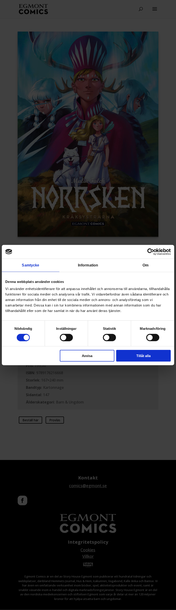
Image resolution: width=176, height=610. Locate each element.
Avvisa (87, 356)
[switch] (66, 337)
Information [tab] (88, 265)
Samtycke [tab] (30, 265)
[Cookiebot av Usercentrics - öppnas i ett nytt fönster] (151, 251)
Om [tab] (145, 265)
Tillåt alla (143, 356)
